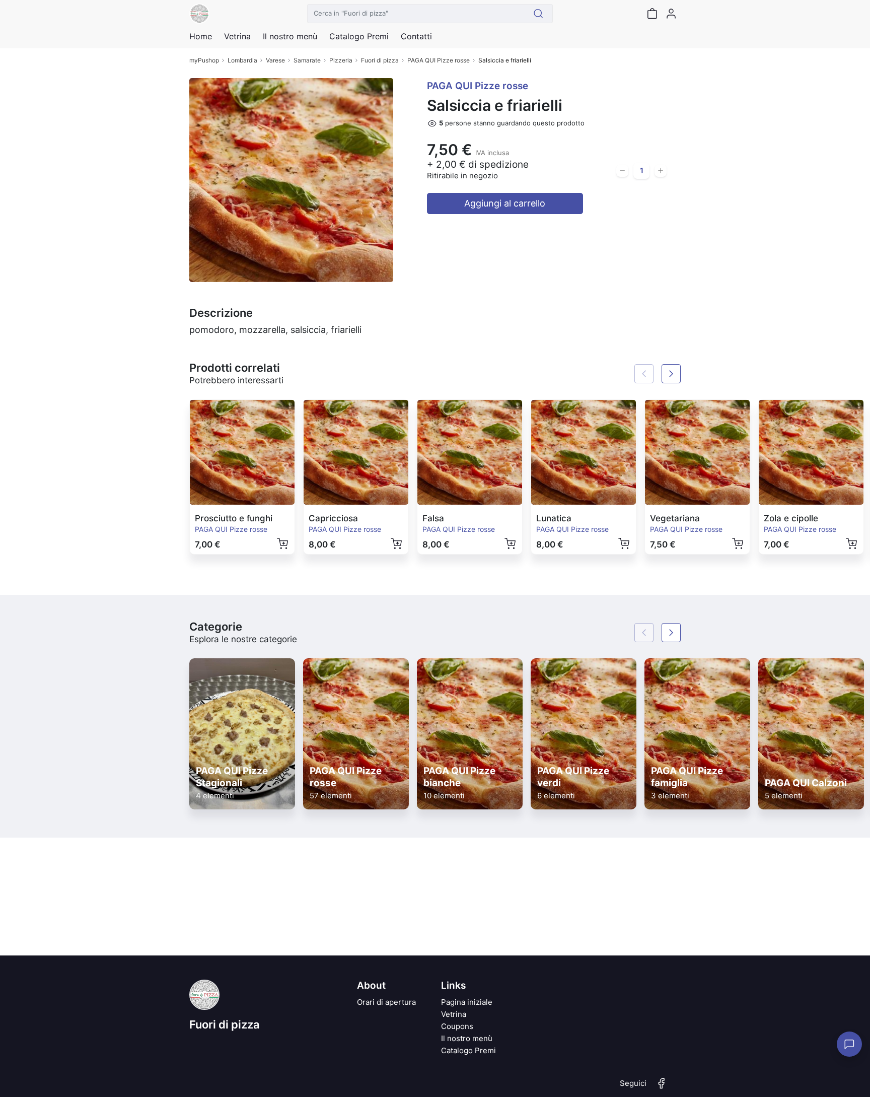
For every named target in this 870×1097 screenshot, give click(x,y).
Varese (275, 60)
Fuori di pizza (380, 60)
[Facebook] (662, 1087)
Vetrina (453, 1014)
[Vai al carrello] (652, 13)
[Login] (671, 13)
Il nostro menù (466, 1038)
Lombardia (242, 60)
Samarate (307, 60)
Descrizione (221, 312)
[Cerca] (538, 13)
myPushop (204, 60)
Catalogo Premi (468, 1050)
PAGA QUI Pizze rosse (438, 60)
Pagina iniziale (466, 1002)
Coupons (457, 1026)
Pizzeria (340, 60)
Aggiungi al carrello (504, 203)
